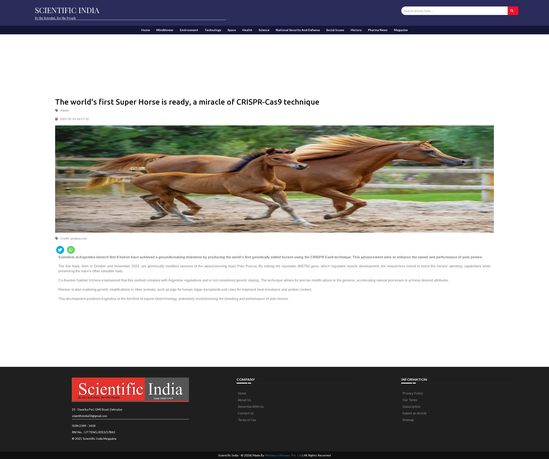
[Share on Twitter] (60, 250)
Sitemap (408, 420)
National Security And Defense (298, 30)
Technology (213, 30)
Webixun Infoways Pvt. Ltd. (283, 455)
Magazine (401, 30)
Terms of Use (247, 420)
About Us (244, 400)
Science (264, 30)
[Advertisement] (159, 62)
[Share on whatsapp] (71, 250)
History (356, 30)
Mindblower (164, 30)
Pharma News (378, 30)
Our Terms (410, 400)
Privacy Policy (413, 393)
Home (145, 30)
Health (247, 30)
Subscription (411, 406)
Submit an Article (415, 413)
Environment (189, 30)
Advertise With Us (251, 406)
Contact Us (246, 413)
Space (232, 30)
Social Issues (335, 30)
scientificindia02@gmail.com (89, 416)
